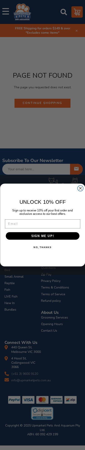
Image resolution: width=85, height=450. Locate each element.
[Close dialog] (80, 188)
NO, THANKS (42, 247)
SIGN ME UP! (42, 235)
